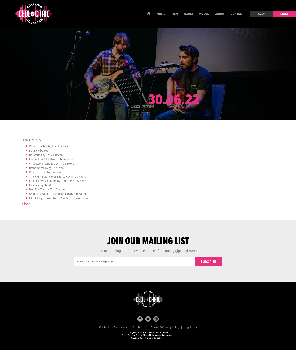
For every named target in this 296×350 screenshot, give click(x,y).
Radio (188, 13)
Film (175, 13)
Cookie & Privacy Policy (165, 327)
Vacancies (120, 327)
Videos (204, 13)
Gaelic (261, 13)
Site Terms (139, 327)
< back (26, 203)
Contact (237, 13)
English (284, 13)
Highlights (191, 327)
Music (161, 13)
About (219, 13)
